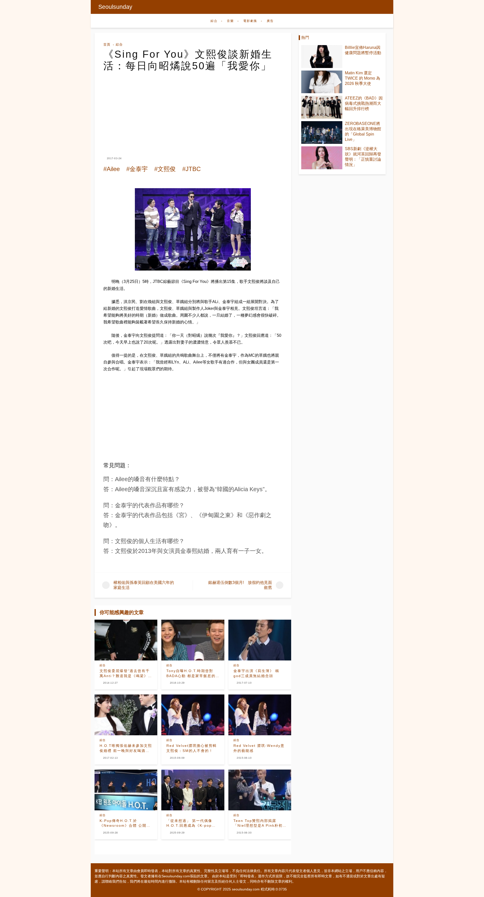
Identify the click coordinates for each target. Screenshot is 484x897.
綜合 (214, 21)
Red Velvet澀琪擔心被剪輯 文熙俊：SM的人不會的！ (192, 748)
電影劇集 (250, 21)
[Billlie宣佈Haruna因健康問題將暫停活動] (321, 56)
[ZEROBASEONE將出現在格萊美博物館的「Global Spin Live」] (321, 132)
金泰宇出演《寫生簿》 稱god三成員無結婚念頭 (256, 673)
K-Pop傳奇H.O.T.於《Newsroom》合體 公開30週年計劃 (126, 823)
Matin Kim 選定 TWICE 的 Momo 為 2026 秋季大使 (362, 78)
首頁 (106, 44)
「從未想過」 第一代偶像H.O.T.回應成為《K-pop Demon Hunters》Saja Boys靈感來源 (189, 823)
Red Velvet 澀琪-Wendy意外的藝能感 (259, 748)
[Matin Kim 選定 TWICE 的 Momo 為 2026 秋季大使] (321, 82)
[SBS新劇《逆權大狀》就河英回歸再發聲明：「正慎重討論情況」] (321, 157)
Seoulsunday (115, 7)
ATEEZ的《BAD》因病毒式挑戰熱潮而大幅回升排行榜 (364, 103)
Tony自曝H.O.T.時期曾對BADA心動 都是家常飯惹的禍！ (191, 673)
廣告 (270, 21)
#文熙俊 (165, 168)
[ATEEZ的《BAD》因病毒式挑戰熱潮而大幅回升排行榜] (321, 107)
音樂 (230, 21)
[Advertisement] (192, 109)
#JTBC (191, 168)
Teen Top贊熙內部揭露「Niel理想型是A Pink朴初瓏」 (258, 823)
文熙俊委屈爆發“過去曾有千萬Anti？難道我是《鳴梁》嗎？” (125, 673)
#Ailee (111, 168)
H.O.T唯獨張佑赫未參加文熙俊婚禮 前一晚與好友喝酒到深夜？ (126, 748)
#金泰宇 (137, 168)
